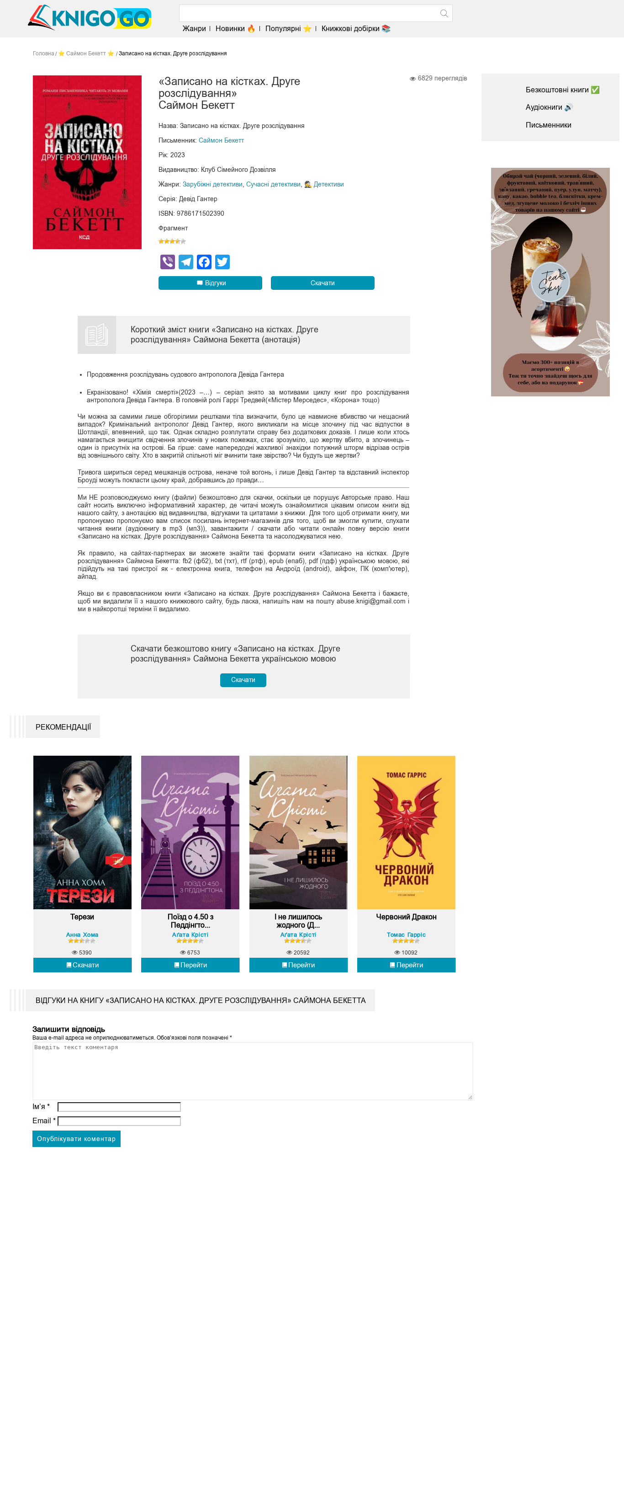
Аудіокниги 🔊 (549, 107)
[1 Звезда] (161, 241)
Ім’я (41, 1106)
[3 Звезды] (172, 241)
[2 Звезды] (166, 241)
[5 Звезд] (183, 241)
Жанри (194, 28)
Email (44, 1121)
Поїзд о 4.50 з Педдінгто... (190, 921)
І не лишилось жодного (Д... (298, 921)
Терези (82, 917)
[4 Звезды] (177, 241)
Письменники (548, 125)
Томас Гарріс (406, 934)
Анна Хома (82, 934)
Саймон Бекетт (221, 140)
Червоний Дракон (406, 917)
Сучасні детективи (273, 184)
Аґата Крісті (190, 934)
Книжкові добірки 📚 (356, 28)
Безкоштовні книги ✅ (563, 90)
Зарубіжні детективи (213, 184)
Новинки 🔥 (236, 28)
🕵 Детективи (324, 184)
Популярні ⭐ (288, 28)
